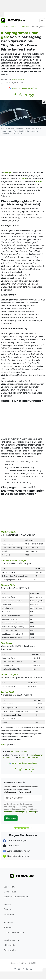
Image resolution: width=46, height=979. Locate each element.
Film (21, 751)
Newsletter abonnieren (18, 856)
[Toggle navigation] (42, 20)
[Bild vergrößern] (44, 102)
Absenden (11, 818)
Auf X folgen (13, 845)
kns (2, 744)
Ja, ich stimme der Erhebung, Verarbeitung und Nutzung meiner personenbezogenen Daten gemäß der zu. (21, 808)
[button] (23, 88)
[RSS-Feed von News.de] (31, 968)
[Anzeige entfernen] (44, 970)
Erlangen (15, 751)
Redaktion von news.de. (28, 757)
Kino (26, 751)
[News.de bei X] (27, 968)
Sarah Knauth (18, 79)
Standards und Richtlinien (16, 896)
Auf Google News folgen (18, 851)
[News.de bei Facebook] (23, 968)
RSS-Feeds (8, 922)
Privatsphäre (10, 950)
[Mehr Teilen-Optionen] (31, 95)
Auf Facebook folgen (16, 840)
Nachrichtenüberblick (14, 932)
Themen (8, 927)
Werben (7, 904)
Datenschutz (10, 891)
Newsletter (9, 914)
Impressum (9, 886)
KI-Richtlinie (9, 945)
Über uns (8, 909)
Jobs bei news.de (11, 940)
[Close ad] (2, 14)
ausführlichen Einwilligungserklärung (20, 812)
